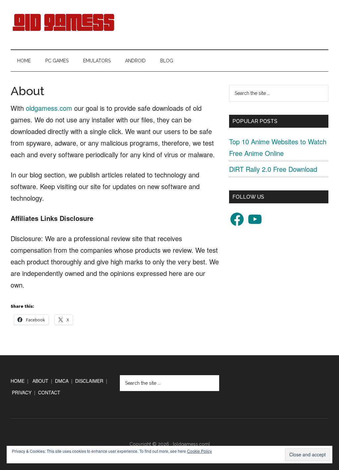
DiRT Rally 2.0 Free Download (273, 169)
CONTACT (49, 392)
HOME (17, 380)
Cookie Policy (199, 451)
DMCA (62, 380)
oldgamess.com (49, 108)
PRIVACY (21, 392)
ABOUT (40, 380)
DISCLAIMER (89, 380)
